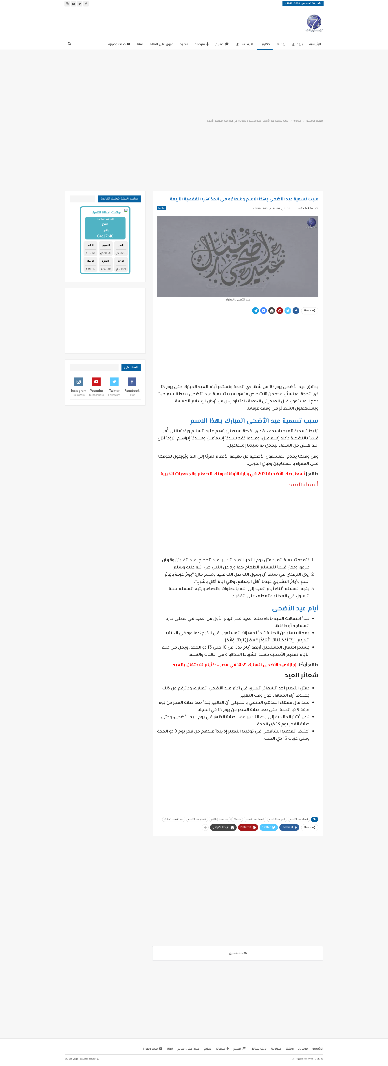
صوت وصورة (117, 44)
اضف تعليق (236, 953)
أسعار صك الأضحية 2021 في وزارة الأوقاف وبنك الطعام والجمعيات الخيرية (233, 474)
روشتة (280, 44)
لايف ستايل (244, 44)
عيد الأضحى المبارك (173, 819)
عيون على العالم (161, 44)
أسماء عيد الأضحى (299, 819)
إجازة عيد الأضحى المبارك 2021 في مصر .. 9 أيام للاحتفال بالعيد (234, 665)
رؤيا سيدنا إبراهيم (219, 819)
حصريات (237, 819)
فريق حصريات (71, 1059)
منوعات (200, 44)
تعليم (219, 44)
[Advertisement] (153, 22)
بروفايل (297, 44)
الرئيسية (315, 44)
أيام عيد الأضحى (277, 819)
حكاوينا (264, 44)
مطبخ (184, 44)
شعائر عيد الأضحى (197, 819)
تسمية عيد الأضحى (255, 819)
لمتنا (140, 44)
